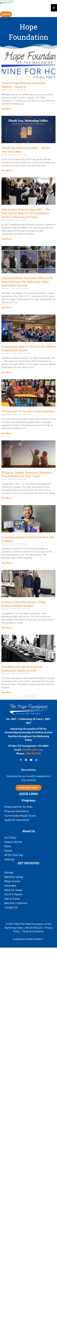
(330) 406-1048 (32, 753)
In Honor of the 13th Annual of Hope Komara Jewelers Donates (23, 603)
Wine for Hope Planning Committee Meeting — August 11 (23, 84)
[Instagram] (36, 760)
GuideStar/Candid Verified (27, 939)
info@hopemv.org (32, 749)
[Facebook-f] (21, 760)
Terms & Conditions (33, 931)
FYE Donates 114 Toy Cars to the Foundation (28, 411)
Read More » (6, 108)
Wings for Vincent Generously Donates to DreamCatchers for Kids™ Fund (26, 474)
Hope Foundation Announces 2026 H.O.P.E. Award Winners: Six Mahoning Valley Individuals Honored (27, 281)
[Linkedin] (26, 760)
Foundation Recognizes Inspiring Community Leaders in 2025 (22, 668)
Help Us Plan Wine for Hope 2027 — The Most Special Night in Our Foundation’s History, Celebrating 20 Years (25, 213)
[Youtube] (31, 760)
